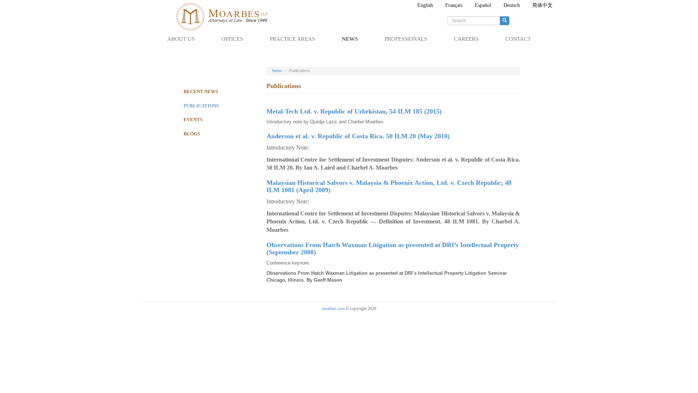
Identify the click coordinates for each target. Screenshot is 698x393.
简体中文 (542, 5)
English (425, 5)
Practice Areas (292, 39)
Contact (518, 39)
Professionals (406, 39)
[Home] (225, 17)
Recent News (201, 91)
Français (453, 5)
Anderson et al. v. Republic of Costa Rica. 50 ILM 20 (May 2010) (358, 136)
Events (193, 119)
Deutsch (512, 5)
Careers (466, 39)
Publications (201, 105)
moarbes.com (333, 308)
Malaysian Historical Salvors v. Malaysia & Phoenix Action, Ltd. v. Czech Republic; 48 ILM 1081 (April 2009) (389, 186)
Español (483, 5)
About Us (180, 39)
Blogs (192, 133)
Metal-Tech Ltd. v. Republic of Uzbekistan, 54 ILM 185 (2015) (354, 111)
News (350, 39)
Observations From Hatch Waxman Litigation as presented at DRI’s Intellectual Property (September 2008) (392, 248)
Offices (232, 39)
